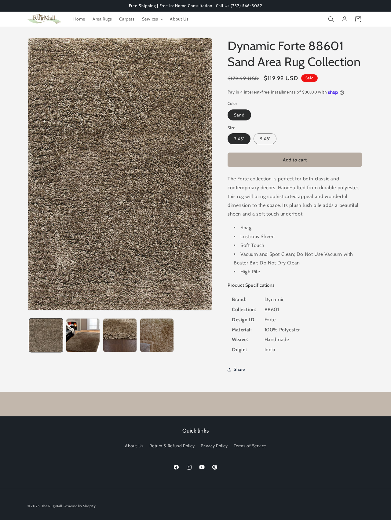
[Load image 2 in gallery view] (83, 335)
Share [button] (239, 369)
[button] (152, 19)
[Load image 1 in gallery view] (46, 335)
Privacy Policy (214, 445)
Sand (239, 115)
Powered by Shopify (80, 506)
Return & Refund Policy (172, 445)
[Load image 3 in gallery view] (120, 335)
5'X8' (265, 139)
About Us (134, 445)
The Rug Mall (52, 506)
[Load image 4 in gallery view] (157, 335)
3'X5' (239, 139)
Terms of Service (250, 445)
